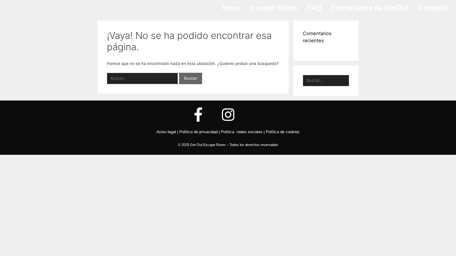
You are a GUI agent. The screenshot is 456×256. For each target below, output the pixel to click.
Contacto (433, 8)
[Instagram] (228, 115)
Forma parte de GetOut (369, 8)
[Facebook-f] (198, 115)
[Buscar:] (143, 78)
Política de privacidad (198, 132)
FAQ (314, 8)
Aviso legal (166, 132)
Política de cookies (282, 132)
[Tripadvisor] (257, 115)
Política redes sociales (241, 132)
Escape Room (274, 8)
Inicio (232, 8)
